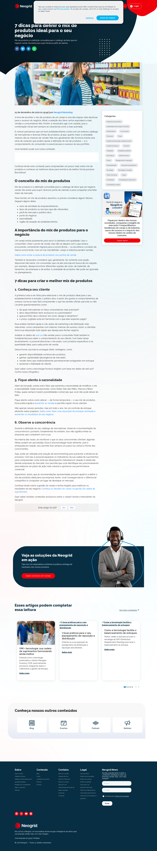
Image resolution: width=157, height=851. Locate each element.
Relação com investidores (22, 784)
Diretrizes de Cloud (86, 787)
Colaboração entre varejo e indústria (118, 126)
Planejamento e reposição (124, 160)
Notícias (17, 790)
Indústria (126, 146)
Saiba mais (24, 673)
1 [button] (125, 687)
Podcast (39, 782)
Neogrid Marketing (63, 112)
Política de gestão (85, 782)
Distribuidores (111, 131)
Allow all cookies (107, 18)
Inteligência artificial (124, 151)
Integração (110, 151)
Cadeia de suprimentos (114, 121)
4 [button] (130, 687)
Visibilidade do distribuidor (127, 180)
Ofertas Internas (124, 155)
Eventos (39, 784)
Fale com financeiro (64, 779)
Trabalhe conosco (20, 776)
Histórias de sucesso (43, 779)
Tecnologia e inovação (125, 170)
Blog (38, 773)
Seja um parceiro (20, 787)
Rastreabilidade (111, 165)
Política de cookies (86, 779)
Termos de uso (84, 784)
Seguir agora (122, 240)
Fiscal (120, 136)
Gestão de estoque (112, 146)
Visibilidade (110, 180)
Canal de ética (84, 773)
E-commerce (124, 131)
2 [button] (127, 687)
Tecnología (110, 170)
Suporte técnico (63, 776)
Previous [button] (136, 687)
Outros (109, 160)
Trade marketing (112, 175)
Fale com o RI (62, 784)
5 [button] (132, 687)
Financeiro (110, 136)
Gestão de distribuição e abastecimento (119, 141)
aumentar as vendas (45, 403)
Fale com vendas (63, 773)
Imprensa (61, 793)
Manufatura (110, 155)
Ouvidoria (61, 796)
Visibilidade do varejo (113, 184)
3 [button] (128, 687)
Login (136, 6)
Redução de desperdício (128, 165)
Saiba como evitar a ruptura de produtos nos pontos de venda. (45, 255)
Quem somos (19, 773)
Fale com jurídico (63, 782)
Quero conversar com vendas (38, 576)
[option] (36, 650)
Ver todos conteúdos (128, 610)
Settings (90, 18)
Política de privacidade (87, 776)
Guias (38, 776)
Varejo (124, 175)
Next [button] (139, 687)
